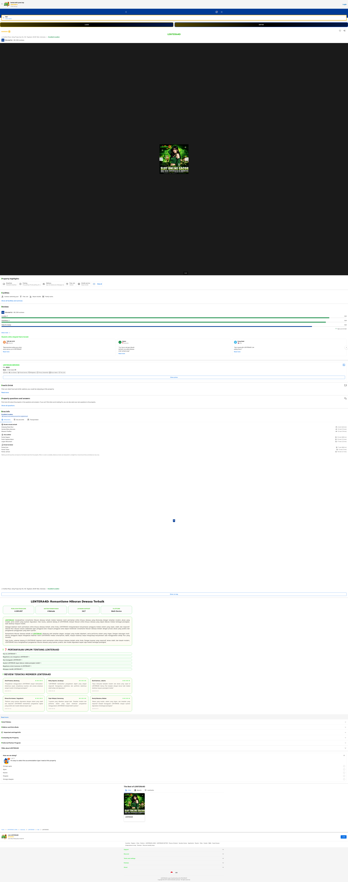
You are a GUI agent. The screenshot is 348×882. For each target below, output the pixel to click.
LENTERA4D (9, 620)
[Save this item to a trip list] (340, 30)
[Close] (2, 4)
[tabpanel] (174, 438)
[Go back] (126, 12)
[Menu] (221, 12)
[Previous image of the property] (161, 159)
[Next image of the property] (186, 159)
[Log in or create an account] (216, 12)
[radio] (174, 766)
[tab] (6, 419)
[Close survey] (344, 755)
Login (345, 4)
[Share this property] (344, 30)
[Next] (346, 347)
